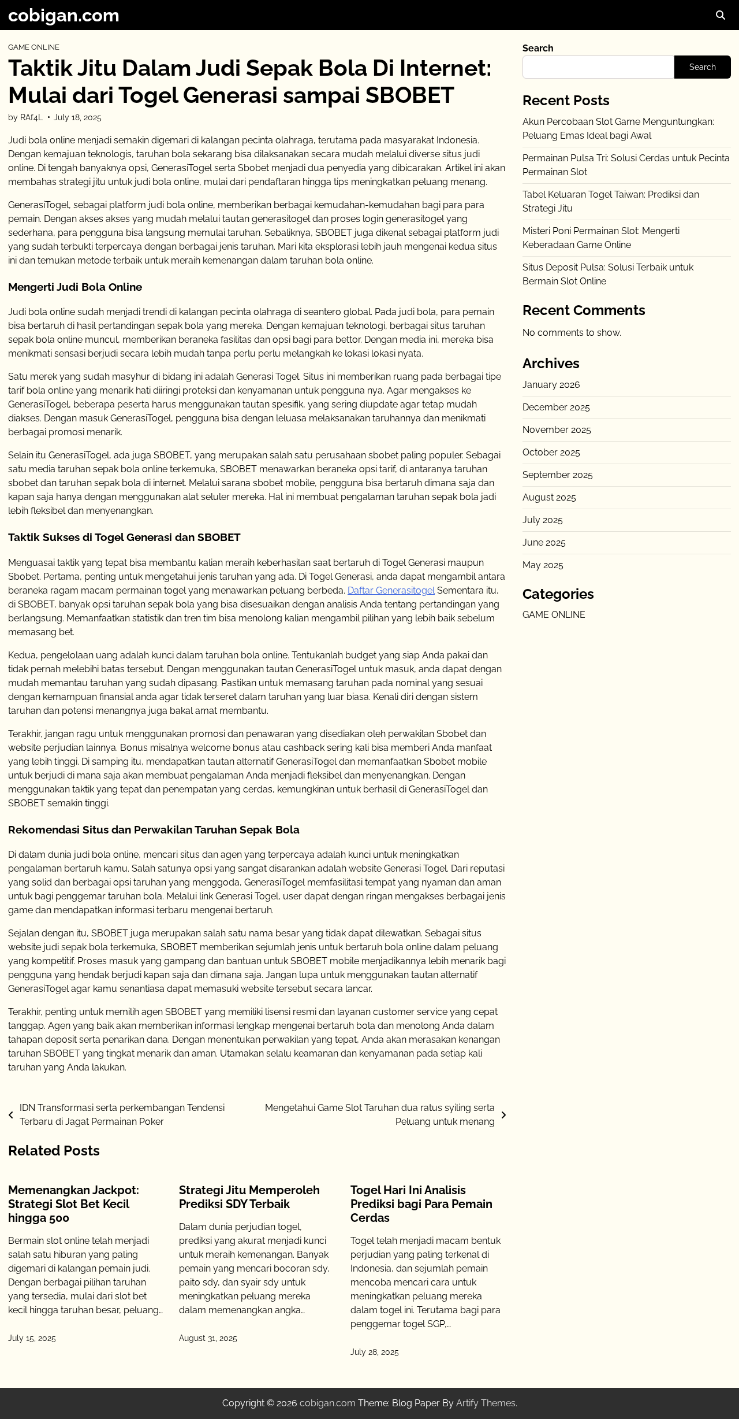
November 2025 (556, 429)
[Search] (720, 15)
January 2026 (551, 384)
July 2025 (542, 519)
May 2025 (542, 564)
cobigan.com (64, 15)
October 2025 (551, 451)
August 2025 (549, 496)
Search (538, 48)
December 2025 (556, 406)
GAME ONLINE (33, 47)
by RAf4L (25, 117)
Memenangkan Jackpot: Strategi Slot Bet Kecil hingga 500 (73, 1204)
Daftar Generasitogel (391, 590)
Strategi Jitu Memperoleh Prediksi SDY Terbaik (249, 1197)
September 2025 (557, 474)
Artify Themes (486, 1403)
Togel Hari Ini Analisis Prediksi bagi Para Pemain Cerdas (421, 1204)
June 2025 (544, 541)
